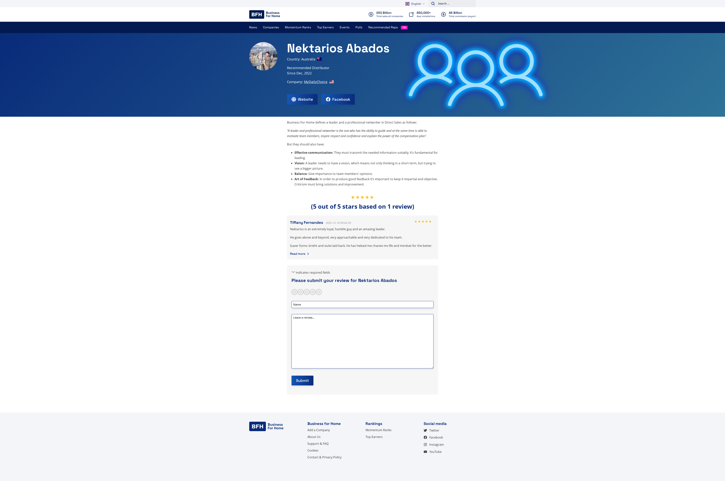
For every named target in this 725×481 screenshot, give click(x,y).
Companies (271, 27)
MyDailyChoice (315, 82)
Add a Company (318, 430)
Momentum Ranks (298, 27)
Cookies (313, 450)
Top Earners (325, 27)
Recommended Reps (383, 27)
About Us (314, 437)
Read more (297, 254)
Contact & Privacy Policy (324, 457)
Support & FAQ (318, 444)
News (253, 27)
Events (344, 27)
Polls (359, 27)
